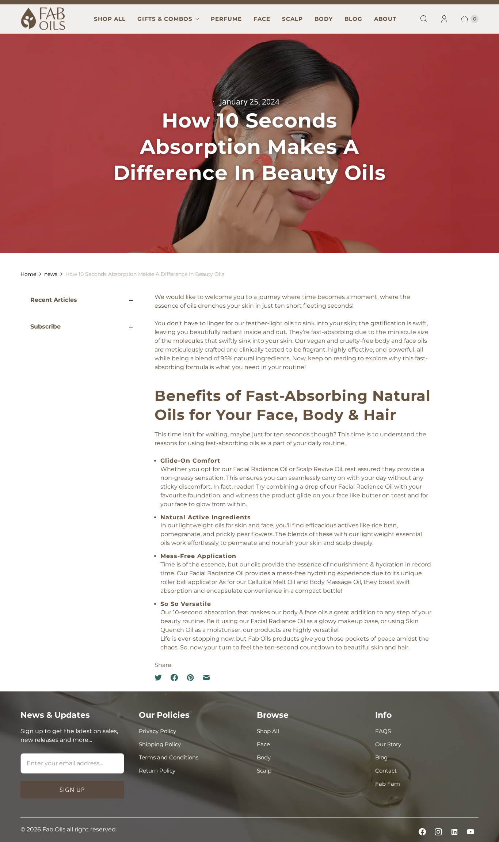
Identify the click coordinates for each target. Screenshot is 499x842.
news (50, 274)
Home (28, 274)
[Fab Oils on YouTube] (470, 831)
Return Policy (157, 770)
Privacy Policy (157, 731)
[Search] (424, 19)
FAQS (383, 731)
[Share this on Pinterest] (190, 678)
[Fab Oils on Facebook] (422, 831)
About (385, 18)
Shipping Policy (160, 744)
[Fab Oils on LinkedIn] (454, 831)
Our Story (388, 744)
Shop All (110, 18)
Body (324, 18)
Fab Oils (53, 829)
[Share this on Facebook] (174, 678)
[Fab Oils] (43, 19)
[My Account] (444, 19)
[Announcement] (249, 2)
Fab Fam (387, 783)
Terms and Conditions (168, 757)
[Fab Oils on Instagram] (438, 831)
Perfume (226, 18)
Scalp (292, 18)
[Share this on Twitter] (160, 678)
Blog (353, 18)
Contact (386, 770)
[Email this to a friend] (206, 678)
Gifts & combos (165, 18)
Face (262, 18)
